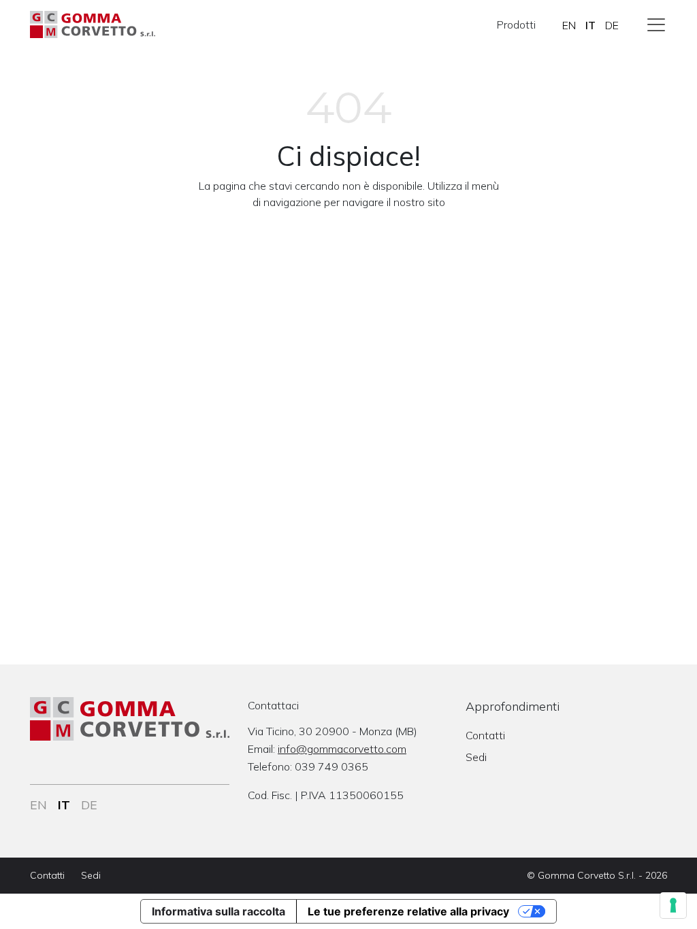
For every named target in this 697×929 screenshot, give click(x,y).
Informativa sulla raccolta (218, 911)
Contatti (485, 735)
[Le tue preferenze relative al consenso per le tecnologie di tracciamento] (673, 905)
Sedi (476, 757)
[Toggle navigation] (656, 24)
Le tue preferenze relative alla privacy (408, 911)
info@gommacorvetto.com (342, 749)
